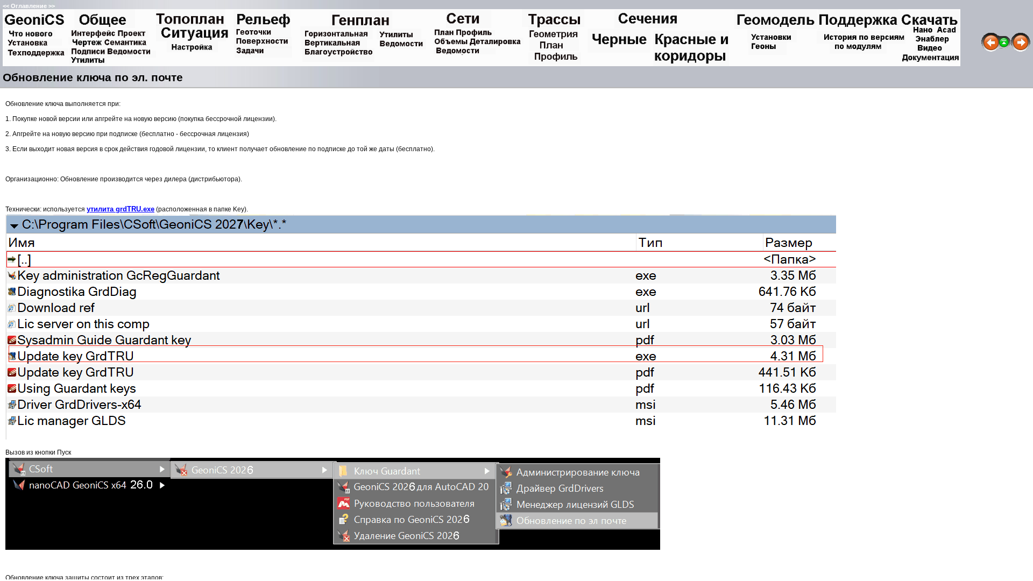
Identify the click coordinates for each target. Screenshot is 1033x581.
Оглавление (29, 6)
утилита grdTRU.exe (120, 209)
